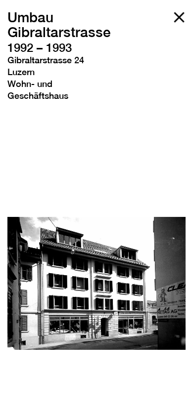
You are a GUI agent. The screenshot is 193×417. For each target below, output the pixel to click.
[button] (27, 283)
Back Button (179, 17)
